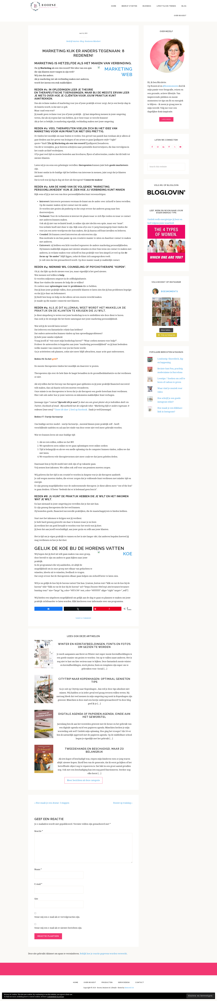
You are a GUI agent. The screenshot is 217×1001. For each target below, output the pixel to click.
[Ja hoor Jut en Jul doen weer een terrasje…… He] (175, 311)
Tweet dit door (61, 409)
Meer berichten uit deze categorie (83, 780)
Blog (82, 41)
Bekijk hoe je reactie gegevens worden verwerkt (103, 953)
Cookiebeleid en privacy (55, 997)
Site (36, 899)
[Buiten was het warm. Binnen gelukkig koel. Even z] (166, 321)
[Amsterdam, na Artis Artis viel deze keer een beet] (166, 311)
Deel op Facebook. (79, 409)
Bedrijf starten (72, 41)
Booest (44, 6)
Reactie (38, 831)
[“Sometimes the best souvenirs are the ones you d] (156, 321)
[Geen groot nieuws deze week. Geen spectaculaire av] (175, 302)
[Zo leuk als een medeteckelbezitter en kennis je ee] (156, 311)
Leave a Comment (83, 618)
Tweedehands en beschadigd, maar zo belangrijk (94, 750)
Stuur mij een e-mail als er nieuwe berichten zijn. (58, 928)
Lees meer (166, 119)
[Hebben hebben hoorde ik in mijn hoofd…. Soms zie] (166, 302)
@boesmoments (171, 86)
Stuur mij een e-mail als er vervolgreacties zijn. (57, 917)
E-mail (38, 884)
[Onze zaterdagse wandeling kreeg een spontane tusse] (175, 321)
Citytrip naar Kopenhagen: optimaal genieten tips (94, 680)
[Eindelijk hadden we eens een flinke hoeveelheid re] (156, 302)
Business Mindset (92, 41)
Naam (38, 869)
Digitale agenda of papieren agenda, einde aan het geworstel (94, 715)
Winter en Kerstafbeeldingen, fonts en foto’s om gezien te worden (94, 645)
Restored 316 (129, 988)
